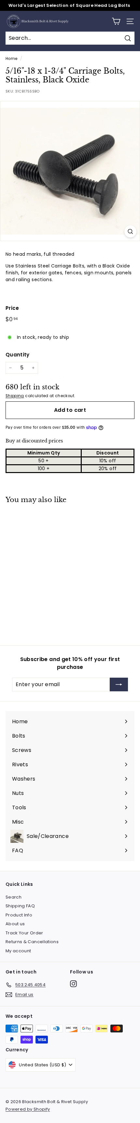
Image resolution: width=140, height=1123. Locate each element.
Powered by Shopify (28, 1109)
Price (12, 308)
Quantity (18, 354)
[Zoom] (130, 231)
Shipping (15, 395)
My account (18, 951)
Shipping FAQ (20, 906)
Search (13, 897)
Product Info (19, 915)
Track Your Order (24, 933)
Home (11, 58)
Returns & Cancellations (32, 942)
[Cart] (116, 21)
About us (15, 924)
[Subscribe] (119, 684)
